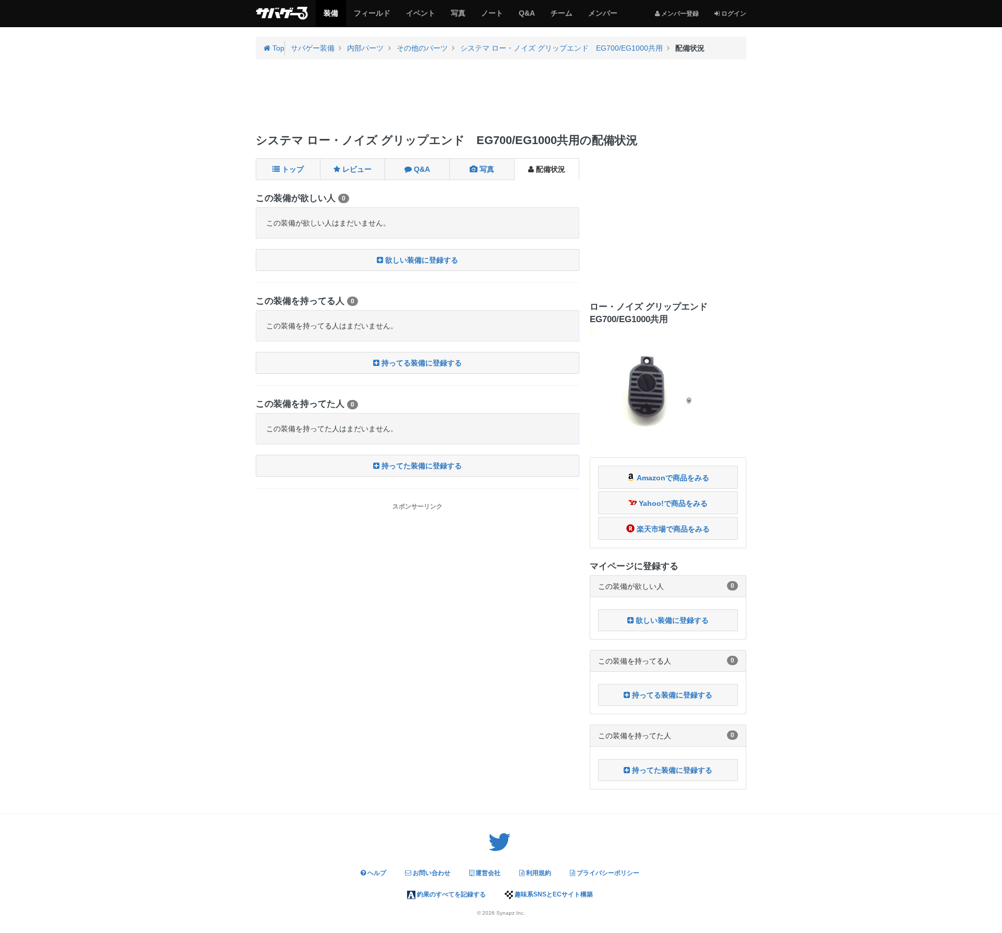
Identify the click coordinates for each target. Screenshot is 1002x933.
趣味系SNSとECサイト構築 (553, 894)
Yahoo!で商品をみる (672, 503)
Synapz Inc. (510, 913)
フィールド (371, 17)
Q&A (526, 17)
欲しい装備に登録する (420, 260)
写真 (458, 17)
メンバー (602, 17)
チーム (561, 17)
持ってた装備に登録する (420, 466)
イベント (420, 17)
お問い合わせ (430, 873)
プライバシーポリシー (607, 873)
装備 (330, 17)
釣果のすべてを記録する (450, 894)
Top (277, 48)
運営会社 (487, 873)
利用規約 (537, 873)
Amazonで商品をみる (672, 478)
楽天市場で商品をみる (672, 529)
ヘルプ (376, 873)
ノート (492, 17)
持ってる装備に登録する (420, 363)
